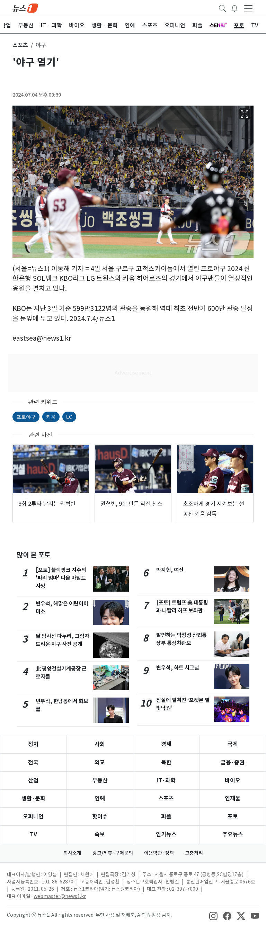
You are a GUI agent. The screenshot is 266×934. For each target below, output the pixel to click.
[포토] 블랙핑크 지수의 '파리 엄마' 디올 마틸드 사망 (61, 578)
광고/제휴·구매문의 (112, 853)
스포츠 (166, 798)
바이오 (232, 780)
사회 (100, 744)
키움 (51, 417)
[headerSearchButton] (222, 7)
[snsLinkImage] (213, 915)
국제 (233, 744)
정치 (33, 744)
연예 (100, 798)
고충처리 (194, 853)
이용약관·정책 (159, 853)
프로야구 (26, 417)
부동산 (100, 780)
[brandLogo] (25, 7)
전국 (33, 762)
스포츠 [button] (20, 45)
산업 (33, 780)
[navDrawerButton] (248, 8)
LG (69, 417)
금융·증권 (233, 762)
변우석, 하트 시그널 (177, 667)
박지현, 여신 (170, 570)
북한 (166, 762)
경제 (166, 744)
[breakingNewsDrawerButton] (234, 7)
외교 (100, 762)
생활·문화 (33, 798)
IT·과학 (166, 780)
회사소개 (72, 853)
